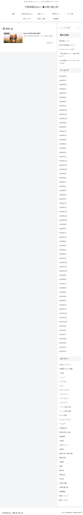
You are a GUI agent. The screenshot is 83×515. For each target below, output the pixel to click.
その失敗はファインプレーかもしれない (69, 62)
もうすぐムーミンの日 (66, 49)
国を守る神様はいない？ (67, 45)
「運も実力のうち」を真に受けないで (69, 55)
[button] (79, 28)
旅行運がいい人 (64, 41)
